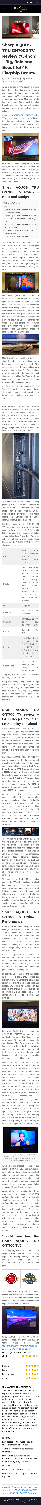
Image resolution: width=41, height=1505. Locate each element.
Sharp (5, 1490)
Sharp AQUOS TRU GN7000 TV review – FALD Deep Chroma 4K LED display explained (20, 218)
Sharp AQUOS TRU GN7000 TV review (19, 1493)
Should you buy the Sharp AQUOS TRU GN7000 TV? (19, 231)
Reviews (15, 1487)
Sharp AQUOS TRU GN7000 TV (17, 236)
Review (33, 1487)
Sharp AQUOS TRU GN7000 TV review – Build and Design (20, 211)
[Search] (3, 2)
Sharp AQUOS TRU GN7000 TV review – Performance (20, 226)
